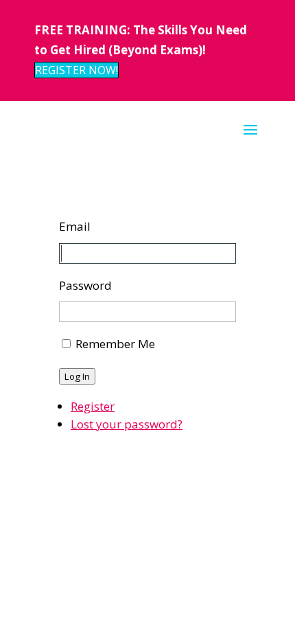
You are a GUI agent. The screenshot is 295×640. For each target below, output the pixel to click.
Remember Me (115, 344)
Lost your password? (126, 424)
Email (75, 226)
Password (85, 285)
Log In (77, 376)
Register (93, 406)
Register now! (76, 70)
